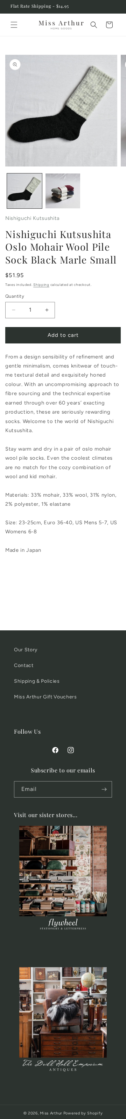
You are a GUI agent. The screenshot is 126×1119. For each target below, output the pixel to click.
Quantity (14, 296)
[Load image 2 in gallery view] (63, 190)
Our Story (25, 650)
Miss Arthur (51, 1113)
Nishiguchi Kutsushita (32, 218)
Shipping (41, 284)
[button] (14, 24)
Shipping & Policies (37, 681)
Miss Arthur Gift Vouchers (45, 697)
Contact (24, 665)
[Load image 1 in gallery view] (24, 190)
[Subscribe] (104, 789)
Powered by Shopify (83, 1113)
